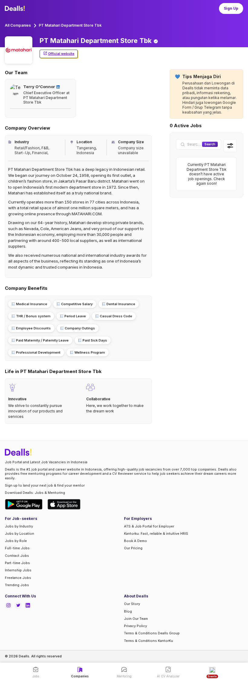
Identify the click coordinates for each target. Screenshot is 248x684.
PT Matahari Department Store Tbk (70, 25)
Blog (128, 611)
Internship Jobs (18, 570)
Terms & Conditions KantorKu (148, 641)
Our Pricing (133, 548)
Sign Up (231, 8)
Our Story (132, 604)
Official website (61, 53)
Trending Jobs (17, 585)
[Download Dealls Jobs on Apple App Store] (64, 504)
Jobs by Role (16, 541)
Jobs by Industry (19, 526)
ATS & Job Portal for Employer (149, 526)
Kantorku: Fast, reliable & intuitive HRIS (156, 533)
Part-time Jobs (17, 563)
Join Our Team (136, 618)
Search (209, 144)
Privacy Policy (135, 626)
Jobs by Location (19, 533)
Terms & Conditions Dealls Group (152, 633)
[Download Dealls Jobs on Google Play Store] (24, 504)
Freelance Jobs (18, 578)
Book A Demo (135, 541)
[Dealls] (16, 8)
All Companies (18, 25)
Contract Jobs (17, 555)
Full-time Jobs (17, 548)
